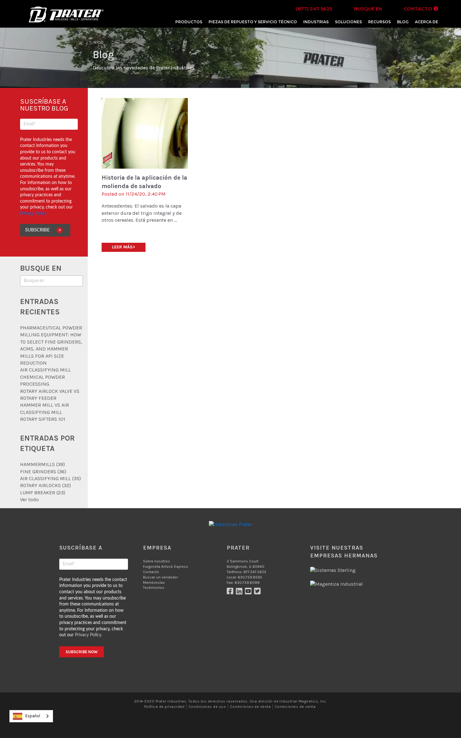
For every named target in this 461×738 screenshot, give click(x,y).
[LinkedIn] (240, 592)
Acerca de (426, 21)
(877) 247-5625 (314, 9)
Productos (188, 21)
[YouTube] (249, 592)
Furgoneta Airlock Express (165, 566)
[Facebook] (231, 592)
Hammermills (42, 464)
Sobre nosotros (156, 561)
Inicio (98, 43)
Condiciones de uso (207, 706)
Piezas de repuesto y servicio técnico (253, 21)
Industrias (316, 21)
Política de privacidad (164, 706)
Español (32, 716)
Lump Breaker (42, 493)
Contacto (418, 9)
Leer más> (123, 247)
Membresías (154, 582)
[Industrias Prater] (65, 22)
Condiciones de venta (250, 706)
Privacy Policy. (33, 213)
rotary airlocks (45, 485)
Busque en (368, 9)
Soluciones (348, 21)
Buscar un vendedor (160, 577)
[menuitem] (188, 21)
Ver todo (29, 499)
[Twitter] (258, 592)
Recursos (379, 21)
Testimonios (153, 587)
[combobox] (31, 716)
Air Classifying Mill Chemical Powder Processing (45, 377)
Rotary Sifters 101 (42, 419)
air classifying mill (50, 478)
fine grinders (43, 472)
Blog (403, 21)
